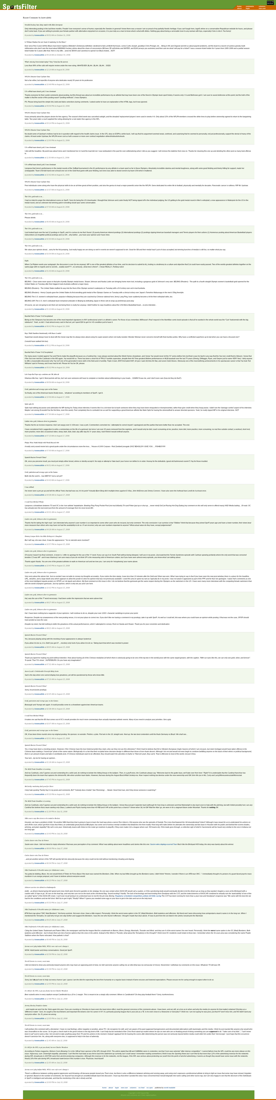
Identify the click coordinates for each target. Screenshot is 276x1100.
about (239, 8)
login (248, 8)
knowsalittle (39, 35)
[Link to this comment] (25, 35)
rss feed (141, 1088)
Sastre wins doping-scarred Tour (163, 844)
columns (262, 6)
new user (262, 8)
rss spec (149, 1088)
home (239, 6)
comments (250, 6)
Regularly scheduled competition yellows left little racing (138, 896)
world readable (169, 1088)
